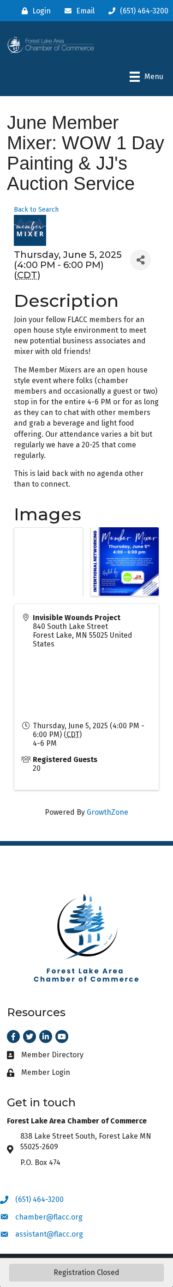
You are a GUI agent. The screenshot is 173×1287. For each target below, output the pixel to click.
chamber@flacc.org (49, 1217)
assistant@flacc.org (49, 1234)
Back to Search (36, 209)
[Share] (140, 260)
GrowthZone (107, 812)
